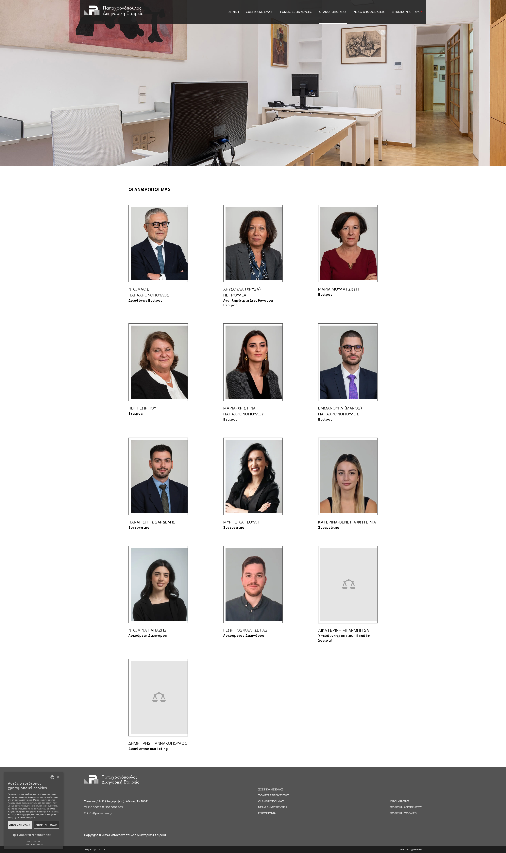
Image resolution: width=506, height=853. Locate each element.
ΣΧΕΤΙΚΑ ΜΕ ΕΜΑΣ (259, 12)
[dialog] (33, 810)
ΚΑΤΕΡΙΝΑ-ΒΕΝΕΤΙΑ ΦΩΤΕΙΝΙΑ (347, 522)
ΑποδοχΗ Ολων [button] (19, 824)
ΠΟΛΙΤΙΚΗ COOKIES (403, 813)
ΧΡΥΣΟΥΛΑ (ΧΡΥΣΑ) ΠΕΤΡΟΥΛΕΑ (242, 292)
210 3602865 (114, 807)
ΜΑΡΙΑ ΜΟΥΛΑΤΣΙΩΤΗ (339, 289)
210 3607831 (96, 807)
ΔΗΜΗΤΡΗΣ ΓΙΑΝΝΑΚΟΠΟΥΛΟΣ (157, 743)
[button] (33, 835)
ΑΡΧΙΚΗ (233, 12)
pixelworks (417, 849)
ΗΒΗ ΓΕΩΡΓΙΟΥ (142, 408)
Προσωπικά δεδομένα (24, 817)
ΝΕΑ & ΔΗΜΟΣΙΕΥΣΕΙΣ (369, 12)
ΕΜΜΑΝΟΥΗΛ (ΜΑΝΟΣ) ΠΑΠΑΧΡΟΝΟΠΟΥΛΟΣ (340, 411)
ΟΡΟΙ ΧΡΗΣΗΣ (399, 801)
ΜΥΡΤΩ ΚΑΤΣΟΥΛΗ (241, 522)
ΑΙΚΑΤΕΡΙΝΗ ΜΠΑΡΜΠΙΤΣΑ (343, 630)
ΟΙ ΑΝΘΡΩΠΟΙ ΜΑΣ (333, 12)
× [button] (57, 776)
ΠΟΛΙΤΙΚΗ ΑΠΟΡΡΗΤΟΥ (406, 807)
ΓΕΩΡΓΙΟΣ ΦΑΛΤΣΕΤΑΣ (245, 630)
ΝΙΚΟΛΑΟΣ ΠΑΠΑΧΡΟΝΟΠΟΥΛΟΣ (148, 292)
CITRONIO (100, 849)
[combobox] (52, 777)
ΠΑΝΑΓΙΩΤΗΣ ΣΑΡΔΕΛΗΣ (151, 522)
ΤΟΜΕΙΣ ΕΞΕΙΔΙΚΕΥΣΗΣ (295, 12)
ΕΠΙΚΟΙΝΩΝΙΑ (401, 12)
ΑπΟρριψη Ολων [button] (47, 824)
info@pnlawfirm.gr (99, 813)
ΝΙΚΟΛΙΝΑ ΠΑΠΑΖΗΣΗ (148, 630)
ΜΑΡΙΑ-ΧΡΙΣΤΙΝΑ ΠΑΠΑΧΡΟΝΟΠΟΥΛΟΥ (243, 411)
